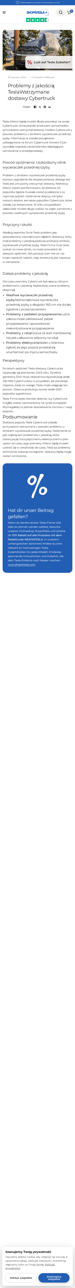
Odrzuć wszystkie (21, 1277)
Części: (27, 107)
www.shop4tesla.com (21, 564)
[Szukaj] (61, 12)
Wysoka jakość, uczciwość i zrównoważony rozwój (39, 2)
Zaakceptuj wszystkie (54, 1278)
